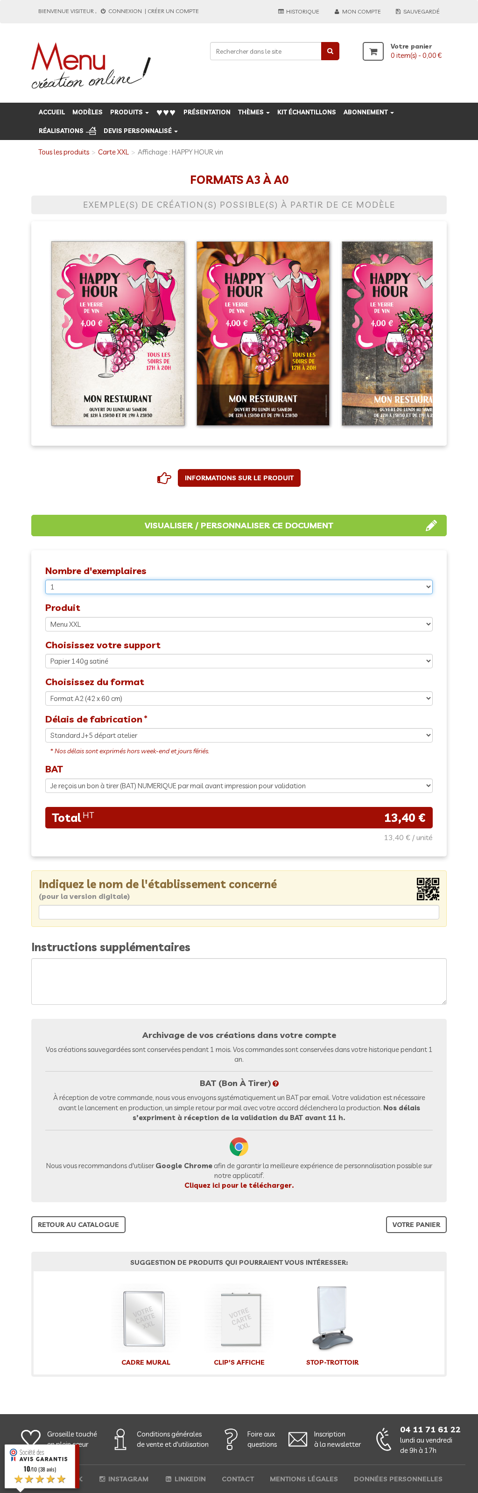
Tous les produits (63, 151)
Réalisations (61, 130)
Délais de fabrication (93, 719)
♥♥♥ (166, 112)
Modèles (87, 112)
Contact (238, 1479)
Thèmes (251, 112)
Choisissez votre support (103, 645)
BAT (54, 769)
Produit (62, 607)
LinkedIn (189, 1479)
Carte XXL (113, 151)
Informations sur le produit (239, 478)
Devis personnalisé (138, 130)
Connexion (125, 10)
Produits (127, 112)
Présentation (207, 112)
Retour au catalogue (78, 1224)
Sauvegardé (421, 11)
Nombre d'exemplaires (96, 570)
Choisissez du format (94, 681)
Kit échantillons (306, 112)
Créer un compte (173, 10)
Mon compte (361, 11)
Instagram (127, 1479)
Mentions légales (304, 1479)
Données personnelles (398, 1479)
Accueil (52, 112)
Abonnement (366, 112)
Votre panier (416, 1224)
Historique (302, 11)
